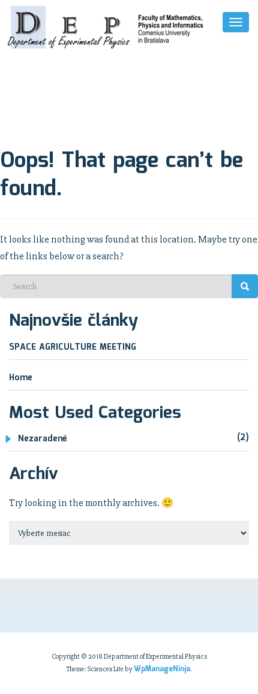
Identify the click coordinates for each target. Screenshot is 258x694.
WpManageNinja (162, 669)
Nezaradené (42, 439)
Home (20, 377)
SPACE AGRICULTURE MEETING (72, 347)
